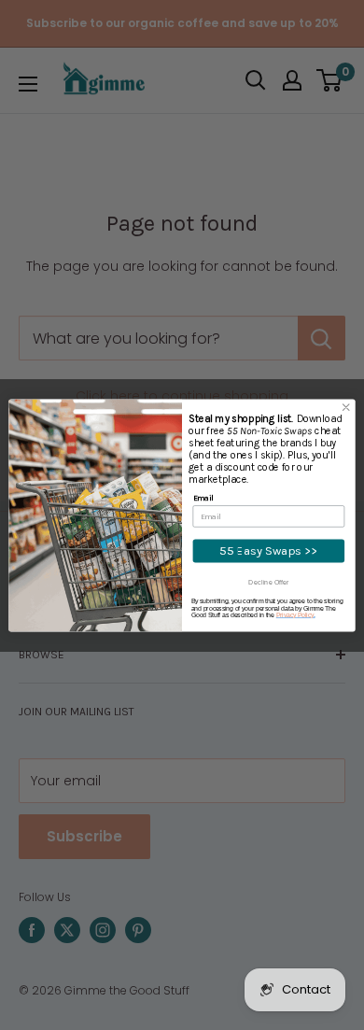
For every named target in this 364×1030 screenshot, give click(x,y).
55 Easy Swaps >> (268, 550)
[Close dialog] (346, 407)
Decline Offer (268, 582)
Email (203, 497)
